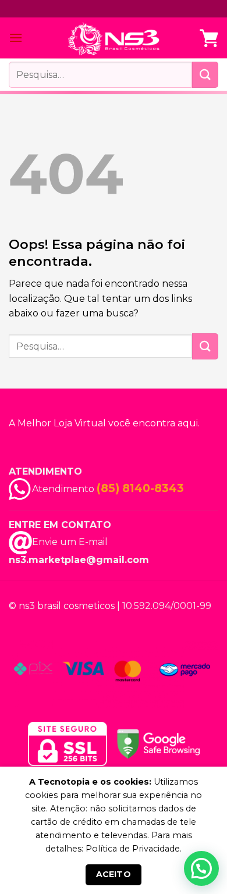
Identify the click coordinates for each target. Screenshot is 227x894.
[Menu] (16, 37)
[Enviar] (205, 75)
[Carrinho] (209, 38)
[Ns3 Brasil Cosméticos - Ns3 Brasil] (113, 38)
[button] (201, 868)
